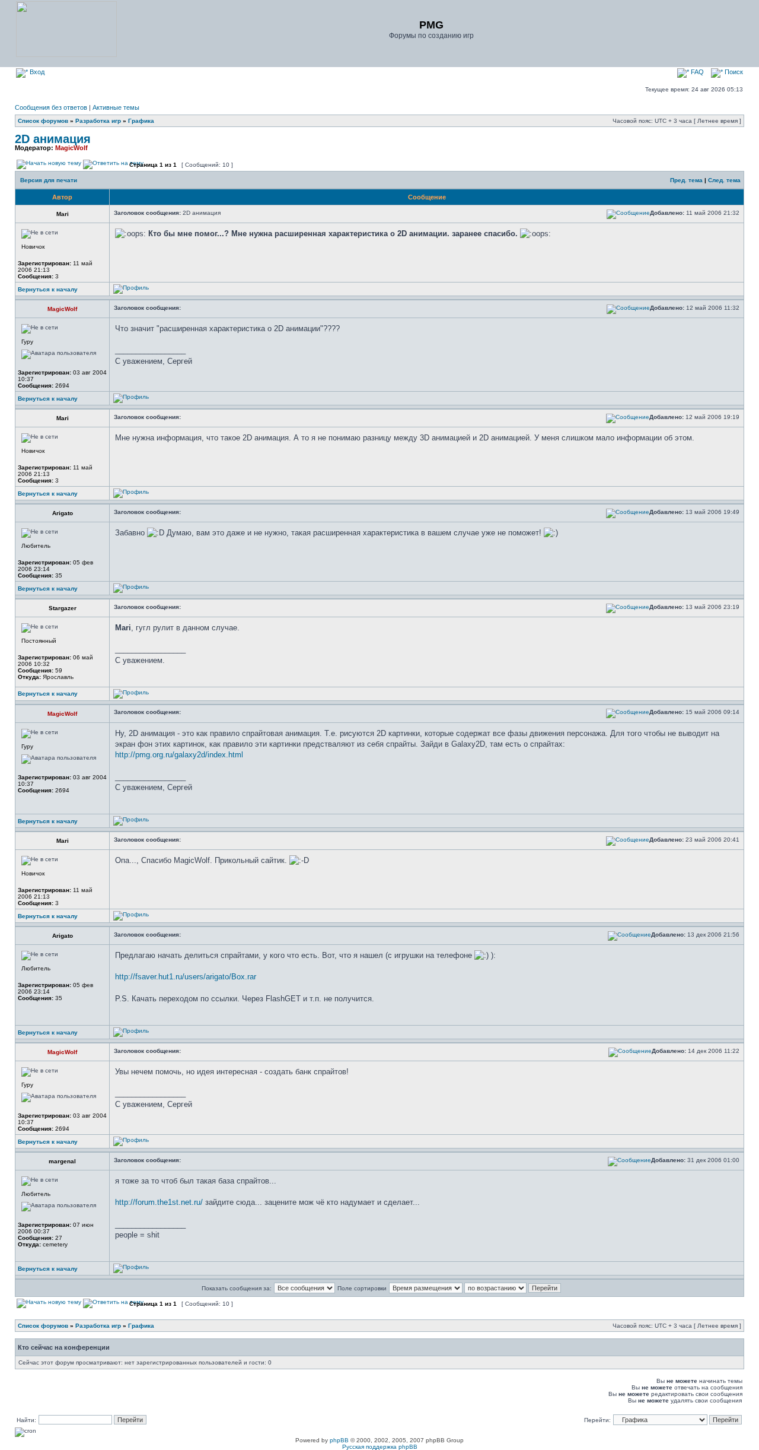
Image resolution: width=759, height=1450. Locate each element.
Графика (141, 121)
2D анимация (53, 138)
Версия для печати (48, 180)
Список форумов (43, 121)
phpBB (339, 1440)
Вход (36, 71)
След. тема (724, 180)
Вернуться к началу (48, 289)
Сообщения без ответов (51, 107)
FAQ (696, 71)
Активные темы (116, 107)
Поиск (733, 71)
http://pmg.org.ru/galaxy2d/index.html (179, 754)
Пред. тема (686, 180)
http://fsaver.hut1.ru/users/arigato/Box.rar (185, 976)
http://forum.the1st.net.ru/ (159, 1202)
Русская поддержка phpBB (379, 1446)
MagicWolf (71, 147)
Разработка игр (98, 121)
